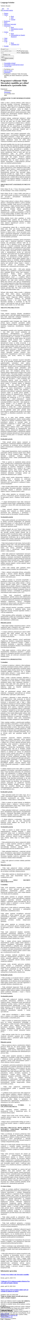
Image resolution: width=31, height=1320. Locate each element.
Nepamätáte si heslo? (10, 63)
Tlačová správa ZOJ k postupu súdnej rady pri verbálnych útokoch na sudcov (14, 1290)
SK (3, 9)
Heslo (18, 52)
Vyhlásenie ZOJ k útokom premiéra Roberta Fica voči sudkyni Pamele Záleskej (15, 1282)
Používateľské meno (22, 51)
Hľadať (3, 49)
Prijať (2, 1319)
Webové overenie (8, 58)
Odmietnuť (7, 1319)
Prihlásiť (3, 60)
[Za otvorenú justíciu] (7, 10)
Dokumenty (7, 92)
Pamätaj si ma (6, 54)
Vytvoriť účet (7, 66)
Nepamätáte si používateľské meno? (14, 64)
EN (8, 9)
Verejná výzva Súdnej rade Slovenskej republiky (15, 1274)
